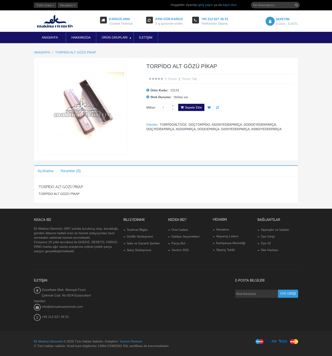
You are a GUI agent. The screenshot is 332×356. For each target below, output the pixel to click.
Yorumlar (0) (70, 171)
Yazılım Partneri (130, 341)
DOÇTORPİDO (199, 124)
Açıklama (45, 171)
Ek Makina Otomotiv (48, 341)
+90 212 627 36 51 (55, 317)
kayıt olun (229, 5)
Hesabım (222, 229)
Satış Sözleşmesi (139, 250)
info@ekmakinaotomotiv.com (62, 306)
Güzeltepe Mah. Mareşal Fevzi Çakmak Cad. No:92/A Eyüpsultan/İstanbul (62, 295)
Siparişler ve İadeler (275, 229)
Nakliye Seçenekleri (185, 236)
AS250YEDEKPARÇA (227, 124)
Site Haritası (269, 250)
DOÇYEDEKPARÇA (160, 129)
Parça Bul (178, 243)
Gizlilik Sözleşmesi (140, 236)
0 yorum (171, 79)
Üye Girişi (268, 236)
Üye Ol (266, 243)
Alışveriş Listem (227, 236)
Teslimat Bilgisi (137, 229)
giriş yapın (205, 5)
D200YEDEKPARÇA (235, 129)
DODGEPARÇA (208, 129)
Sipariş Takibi (225, 250)
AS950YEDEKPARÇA (266, 129)
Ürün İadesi (179, 229)
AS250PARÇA (186, 129)
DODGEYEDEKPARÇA (260, 124)
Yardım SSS (180, 250)
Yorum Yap (189, 79)
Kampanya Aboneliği (230, 243)
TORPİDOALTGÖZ (173, 124)
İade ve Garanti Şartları (143, 243)
